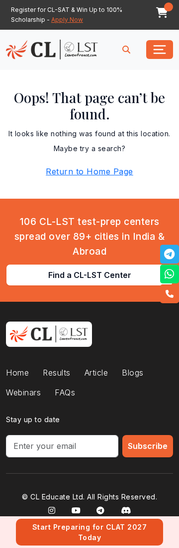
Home (17, 373)
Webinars (23, 392)
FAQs (65, 392)
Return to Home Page (89, 171)
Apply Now (67, 19)
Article (96, 373)
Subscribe (148, 446)
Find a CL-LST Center (89, 275)
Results (57, 373)
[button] (126, 49)
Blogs (133, 373)
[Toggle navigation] (159, 49)
